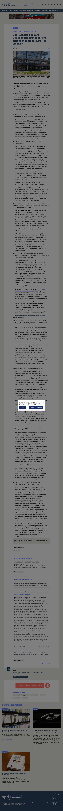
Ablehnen (32, 407)
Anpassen (22, 407)
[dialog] (31, 405)
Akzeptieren (39, 407)
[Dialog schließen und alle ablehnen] (44, 402)
